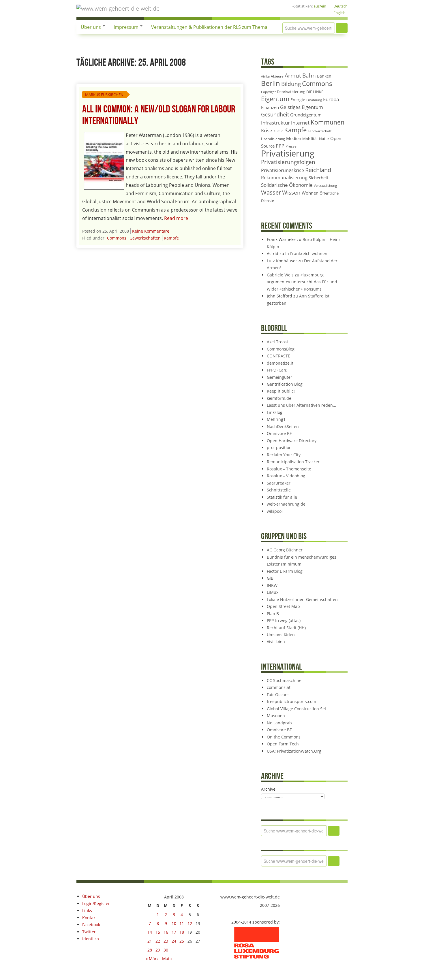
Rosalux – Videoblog (286, 475)
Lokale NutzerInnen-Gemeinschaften (302, 599)
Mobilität (310, 138)
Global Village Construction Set (296, 708)
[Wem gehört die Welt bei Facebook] (242, 6)
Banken (324, 76)
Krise (266, 130)
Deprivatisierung (291, 91)
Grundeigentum (306, 115)
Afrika (265, 76)
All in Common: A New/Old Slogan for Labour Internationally (158, 115)
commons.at (278, 687)
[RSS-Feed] (270, 6)
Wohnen (310, 193)
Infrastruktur (275, 122)
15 (157, 932)
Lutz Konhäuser (282, 260)
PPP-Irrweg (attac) (284, 620)
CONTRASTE (278, 356)
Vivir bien (276, 641)
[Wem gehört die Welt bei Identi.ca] (261, 6)
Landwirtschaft (319, 131)
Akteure (277, 76)
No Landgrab (279, 723)
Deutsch (340, 6)
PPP (280, 146)
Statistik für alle (282, 497)
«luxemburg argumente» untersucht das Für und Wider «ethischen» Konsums (302, 282)
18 (181, 932)
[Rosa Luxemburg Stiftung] (257, 942)
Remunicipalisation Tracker (293, 461)
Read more (176, 218)
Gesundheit (275, 114)
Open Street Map (283, 606)
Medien (293, 138)
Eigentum (275, 99)
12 (189, 923)
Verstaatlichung (325, 185)
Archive (268, 789)
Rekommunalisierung (284, 177)
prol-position (279, 447)
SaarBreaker (278, 483)
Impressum (127, 27)
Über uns (91, 27)
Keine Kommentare (150, 231)
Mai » (167, 958)
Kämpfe (171, 238)
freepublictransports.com (291, 701)
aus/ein (320, 6)
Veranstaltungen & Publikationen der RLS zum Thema (209, 27)
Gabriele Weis (280, 275)
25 (181, 941)
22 (157, 941)
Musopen (276, 715)
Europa (331, 99)
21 (149, 941)
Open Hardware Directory (291, 440)
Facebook (91, 924)
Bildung (291, 84)
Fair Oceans (278, 694)
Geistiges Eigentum (301, 107)
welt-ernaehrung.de (286, 504)
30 (166, 950)
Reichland (318, 170)
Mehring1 (276, 419)
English (339, 12)
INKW (272, 585)
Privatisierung (287, 153)
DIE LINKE (314, 91)
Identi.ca (90, 938)
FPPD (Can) (277, 370)
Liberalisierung (273, 139)
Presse (291, 146)
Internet (300, 122)
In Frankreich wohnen (306, 253)
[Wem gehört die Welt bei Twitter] (252, 6)
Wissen (291, 192)
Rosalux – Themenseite (289, 469)
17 (174, 932)
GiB (270, 578)
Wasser (271, 192)
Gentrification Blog (285, 384)
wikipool (275, 511)
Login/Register (96, 903)
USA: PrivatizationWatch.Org (294, 751)
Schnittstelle (279, 490)
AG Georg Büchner (285, 550)
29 (157, 950)
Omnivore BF (279, 433)
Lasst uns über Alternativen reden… (301, 405)
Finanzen (270, 107)
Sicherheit (318, 177)
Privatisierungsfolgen (288, 161)
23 (166, 941)
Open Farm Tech (283, 744)
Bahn (309, 75)
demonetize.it (280, 363)
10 (174, 923)
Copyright (268, 92)
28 (149, 950)
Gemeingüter (279, 377)
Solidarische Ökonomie (287, 185)
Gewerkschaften (145, 238)
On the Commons (284, 737)
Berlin (270, 83)
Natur (324, 138)
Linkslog (274, 412)
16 (166, 932)
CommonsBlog (280, 349)
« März (152, 958)
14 (149, 932)
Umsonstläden (281, 634)
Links (87, 910)
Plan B (273, 613)
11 (181, 923)
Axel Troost (277, 341)
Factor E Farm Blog (285, 571)
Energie (297, 99)
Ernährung (314, 100)
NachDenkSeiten (283, 426)
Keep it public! (281, 391)
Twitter (89, 931)
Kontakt (89, 917)
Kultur (278, 131)
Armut (293, 75)
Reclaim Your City (284, 454)
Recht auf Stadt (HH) (286, 627)
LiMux (272, 592)
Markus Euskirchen (104, 94)
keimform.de (279, 398)
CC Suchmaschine (284, 680)
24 (174, 941)
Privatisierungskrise (282, 170)
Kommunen (327, 122)
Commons (116, 238)
